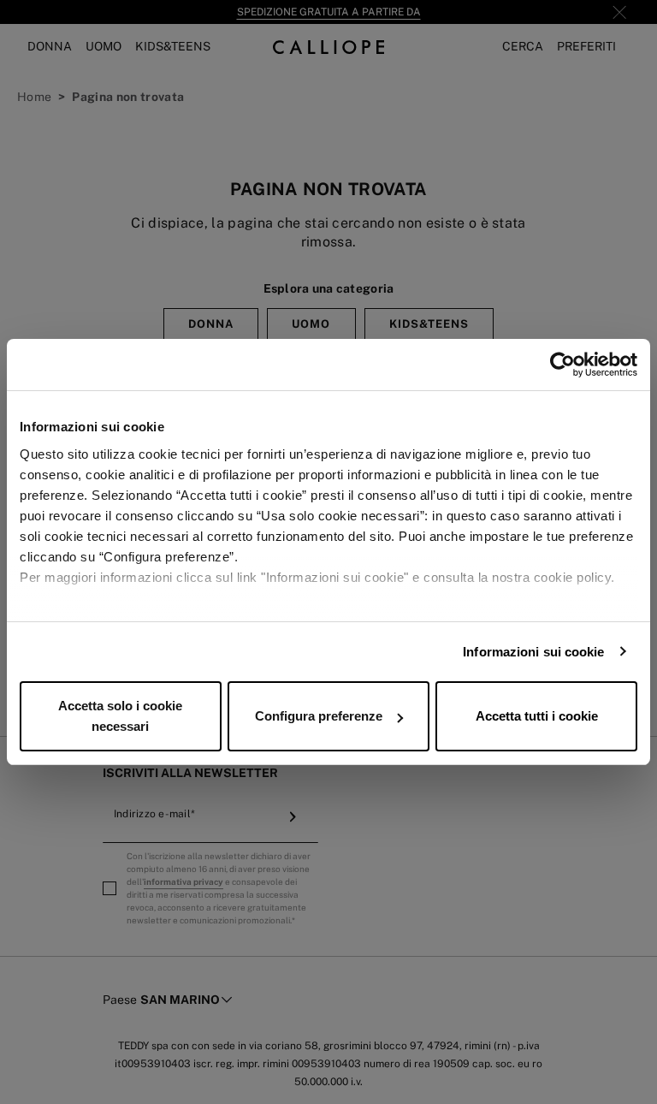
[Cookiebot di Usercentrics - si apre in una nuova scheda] (562, 364)
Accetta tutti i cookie (537, 716)
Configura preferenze (318, 716)
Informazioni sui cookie (533, 651)
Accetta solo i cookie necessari (120, 715)
